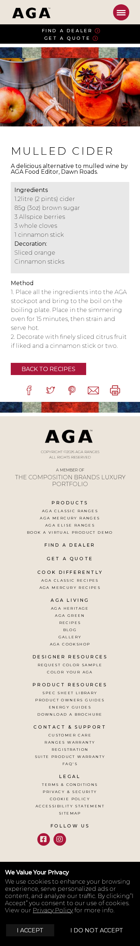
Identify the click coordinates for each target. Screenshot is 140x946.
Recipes (70, 622)
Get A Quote (70, 558)
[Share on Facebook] (29, 390)
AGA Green (70, 615)
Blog (70, 630)
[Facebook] (43, 839)
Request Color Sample (70, 665)
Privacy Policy (53, 910)
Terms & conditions (70, 784)
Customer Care (70, 735)
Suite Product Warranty (70, 756)
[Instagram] (59, 839)
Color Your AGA (70, 672)
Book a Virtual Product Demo (70, 532)
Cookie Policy (70, 799)
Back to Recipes (48, 369)
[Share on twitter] (50, 390)
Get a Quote (67, 38)
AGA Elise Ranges (70, 525)
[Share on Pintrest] (72, 390)
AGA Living (70, 600)
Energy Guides (70, 707)
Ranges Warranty (70, 742)
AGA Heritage (70, 608)
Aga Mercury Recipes (70, 587)
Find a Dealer (67, 30)
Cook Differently (70, 572)
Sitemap (70, 813)
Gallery (70, 637)
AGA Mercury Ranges (70, 518)
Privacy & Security (70, 791)
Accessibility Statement (70, 806)
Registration (70, 749)
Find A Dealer (70, 545)
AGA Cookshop (70, 644)
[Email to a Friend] (93, 390)
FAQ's (70, 764)
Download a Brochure (70, 714)
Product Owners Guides (69, 700)
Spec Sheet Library (69, 693)
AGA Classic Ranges (70, 511)
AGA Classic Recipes (70, 580)
